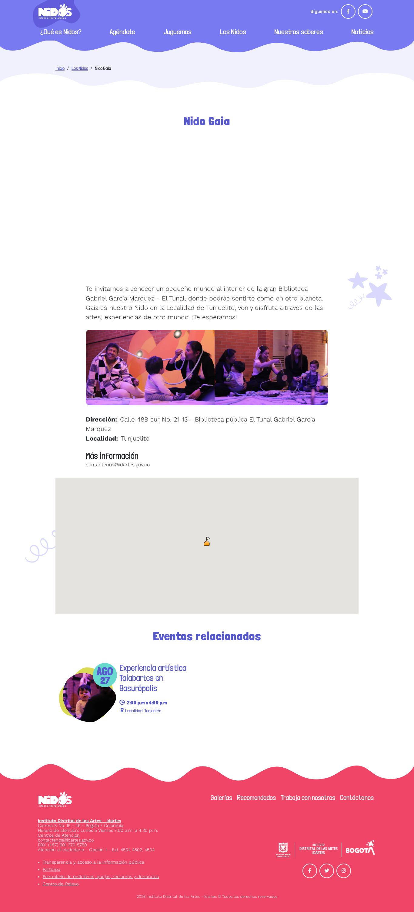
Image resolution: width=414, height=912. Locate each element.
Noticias (362, 31)
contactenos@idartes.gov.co (66, 840)
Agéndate (122, 31)
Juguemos (178, 31)
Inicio (60, 68)
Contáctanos (357, 798)
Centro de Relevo (61, 883)
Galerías (221, 798)
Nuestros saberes (298, 31)
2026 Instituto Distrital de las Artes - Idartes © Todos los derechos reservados (207, 896)
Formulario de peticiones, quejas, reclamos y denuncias (101, 876)
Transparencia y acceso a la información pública (94, 862)
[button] (207, 541)
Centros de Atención (59, 835)
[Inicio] (58, 11)
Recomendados (256, 798)
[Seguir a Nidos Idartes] (348, 11)
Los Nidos (233, 31)
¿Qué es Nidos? (61, 31)
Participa (51, 869)
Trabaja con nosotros (308, 798)
